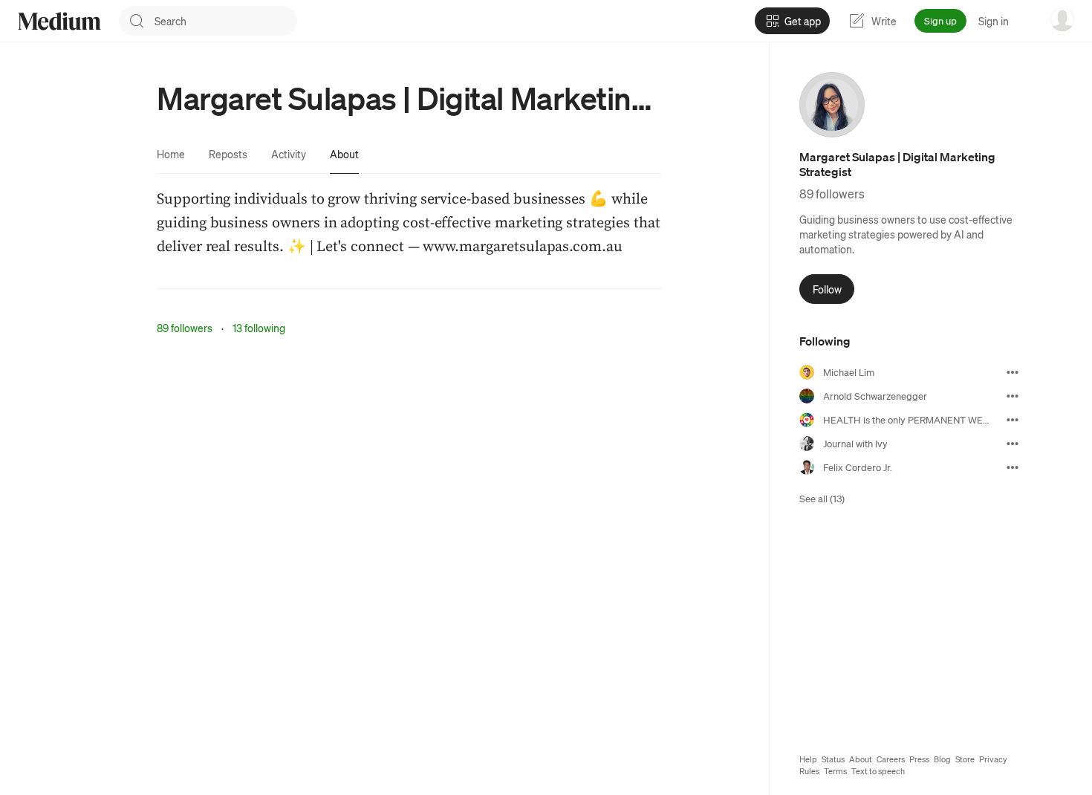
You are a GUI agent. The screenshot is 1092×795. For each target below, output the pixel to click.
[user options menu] (1062, 19)
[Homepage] (59, 21)
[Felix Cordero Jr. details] (1012, 467)
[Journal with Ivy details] (1012, 443)
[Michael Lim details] (1012, 372)
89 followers (184, 327)
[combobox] (226, 21)
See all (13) (822, 498)
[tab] (171, 153)
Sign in (993, 20)
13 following (259, 327)
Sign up (940, 20)
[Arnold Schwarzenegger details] (1012, 396)
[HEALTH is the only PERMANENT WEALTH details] (1012, 420)
